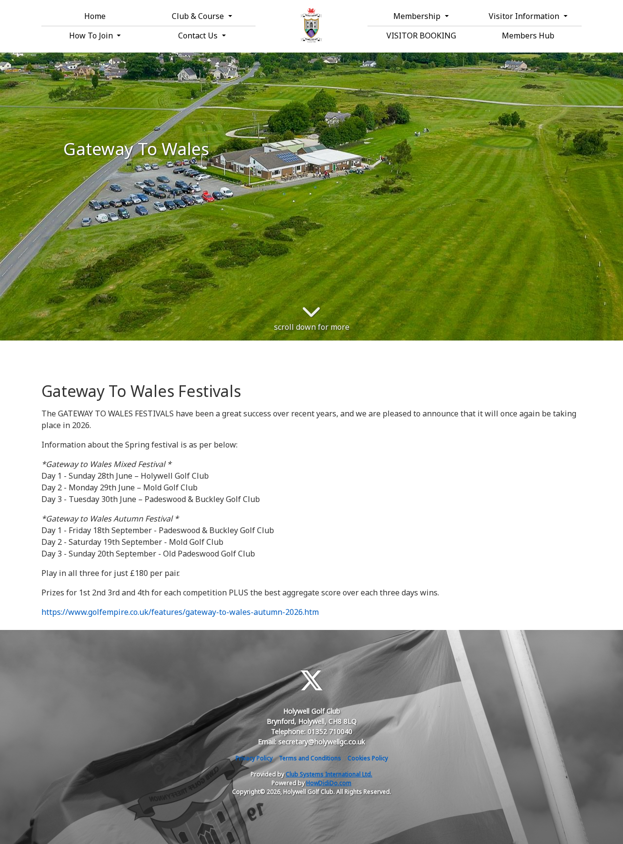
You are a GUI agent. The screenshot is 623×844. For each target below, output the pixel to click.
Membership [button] (417, 16)
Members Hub (528, 35)
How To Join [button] (92, 35)
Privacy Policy (254, 758)
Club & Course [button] (199, 16)
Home (95, 16)
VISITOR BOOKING (421, 35)
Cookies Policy (368, 758)
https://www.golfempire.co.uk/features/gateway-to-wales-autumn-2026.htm (180, 612)
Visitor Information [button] (525, 16)
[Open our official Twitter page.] (311, 680)
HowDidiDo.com (328, 783)
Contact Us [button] (199, 35)
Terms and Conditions (310, 758)
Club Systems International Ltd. (329, 774)
